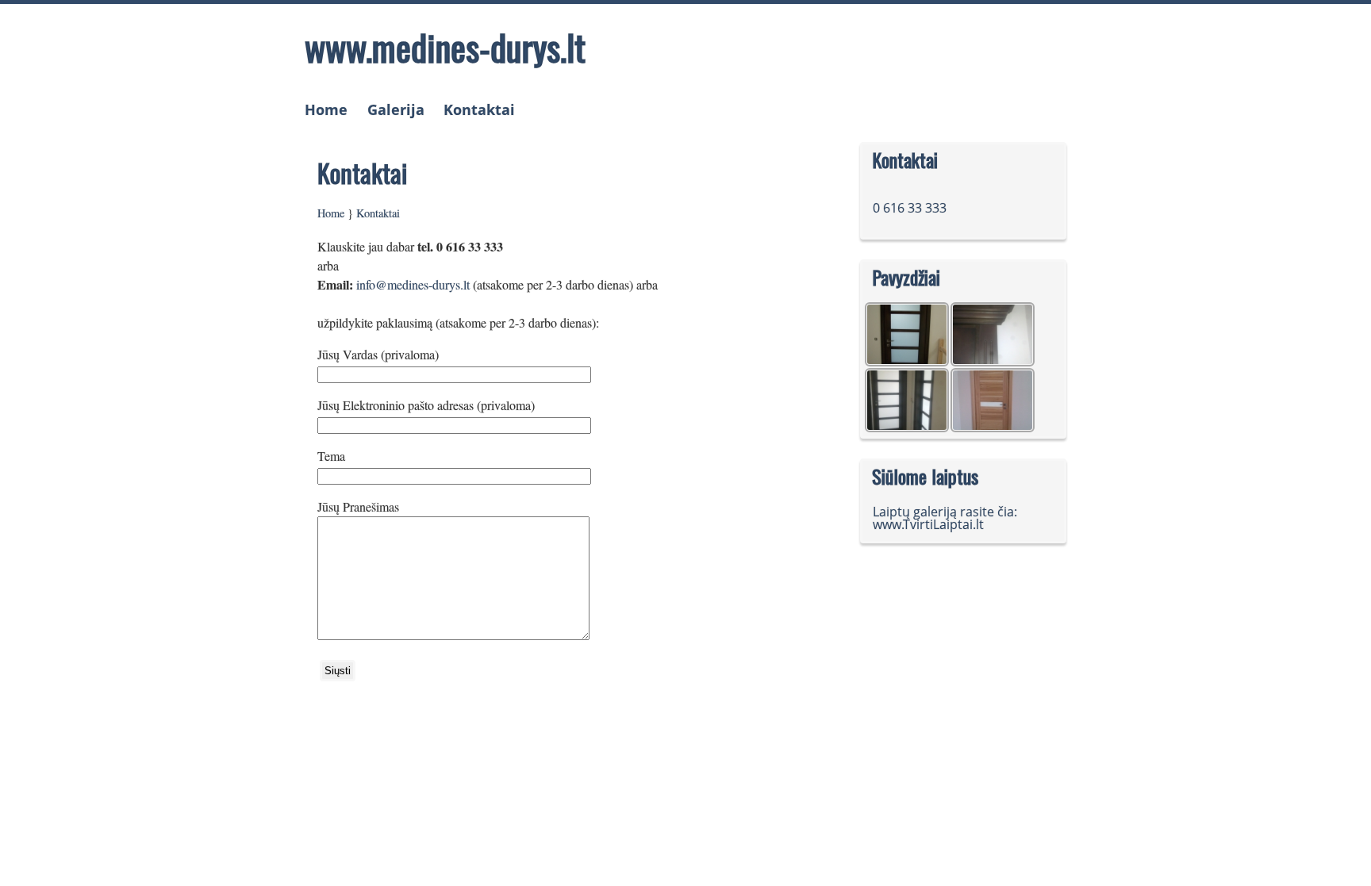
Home (326, 109)
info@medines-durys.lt (413, 284)
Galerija (395, 109)
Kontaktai (479, 109)
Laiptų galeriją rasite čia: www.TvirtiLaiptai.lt (945, 518)
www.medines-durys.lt (445, 47)
